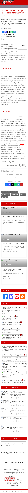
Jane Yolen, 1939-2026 (16, 418)
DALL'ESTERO (7, 264)
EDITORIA (6, 239)
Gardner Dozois (5, 121)
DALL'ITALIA (12, 391)
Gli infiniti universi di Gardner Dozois (14, 243)
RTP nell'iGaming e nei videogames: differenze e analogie (14, 375)
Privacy (13, 462)
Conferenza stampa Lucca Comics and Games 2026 (12, 453)
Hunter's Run (7, 57)
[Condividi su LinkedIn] (14, 31)
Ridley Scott (8, 6)
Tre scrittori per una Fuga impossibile (11, 337)
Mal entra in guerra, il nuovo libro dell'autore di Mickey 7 (14, 367)
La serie (22, 48)
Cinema (7, 170)
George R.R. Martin (6, 46)
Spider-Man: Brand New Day (18, 6)
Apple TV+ (3, 6)
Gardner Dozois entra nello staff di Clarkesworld (11, 311)
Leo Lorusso (10, 34)
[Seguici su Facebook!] (5, 296)
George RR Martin (6, 191)
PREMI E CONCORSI (14, 408)
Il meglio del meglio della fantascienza (12, 324)
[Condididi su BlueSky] (5, 31)
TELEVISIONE (6, 212)
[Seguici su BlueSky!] (11, 296)
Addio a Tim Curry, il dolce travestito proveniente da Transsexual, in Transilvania (13, 358)
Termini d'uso (6, 462)
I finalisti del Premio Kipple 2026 (17, 410)
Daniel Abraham (15, 123)
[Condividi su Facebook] (2, 31)
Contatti (14, 464)
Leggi (13, 397)
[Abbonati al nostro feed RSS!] (22, 296)
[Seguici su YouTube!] (17, 296)
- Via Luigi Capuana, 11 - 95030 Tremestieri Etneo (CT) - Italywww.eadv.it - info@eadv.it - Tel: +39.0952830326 (15, 481)
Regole (17, 462)
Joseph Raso (5, 197)
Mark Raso (4, 138)
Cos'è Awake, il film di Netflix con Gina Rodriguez (14, 217)
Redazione (22, 462)
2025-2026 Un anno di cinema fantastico (12, 382)
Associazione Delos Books (13, 472)
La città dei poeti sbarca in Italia (10, 331)
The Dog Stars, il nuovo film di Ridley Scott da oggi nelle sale (14, 349)
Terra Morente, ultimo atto (9, 318)
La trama (22, 45)
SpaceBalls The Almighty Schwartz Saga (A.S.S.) (13, 444)
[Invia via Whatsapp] (11, 31)
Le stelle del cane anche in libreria (17, 402)
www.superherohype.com (8, 171)
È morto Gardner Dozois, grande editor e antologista (12, 269)
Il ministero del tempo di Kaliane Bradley (16, 428)
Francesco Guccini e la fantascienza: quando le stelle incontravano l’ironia (18, 394)
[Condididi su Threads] (8, 31)
